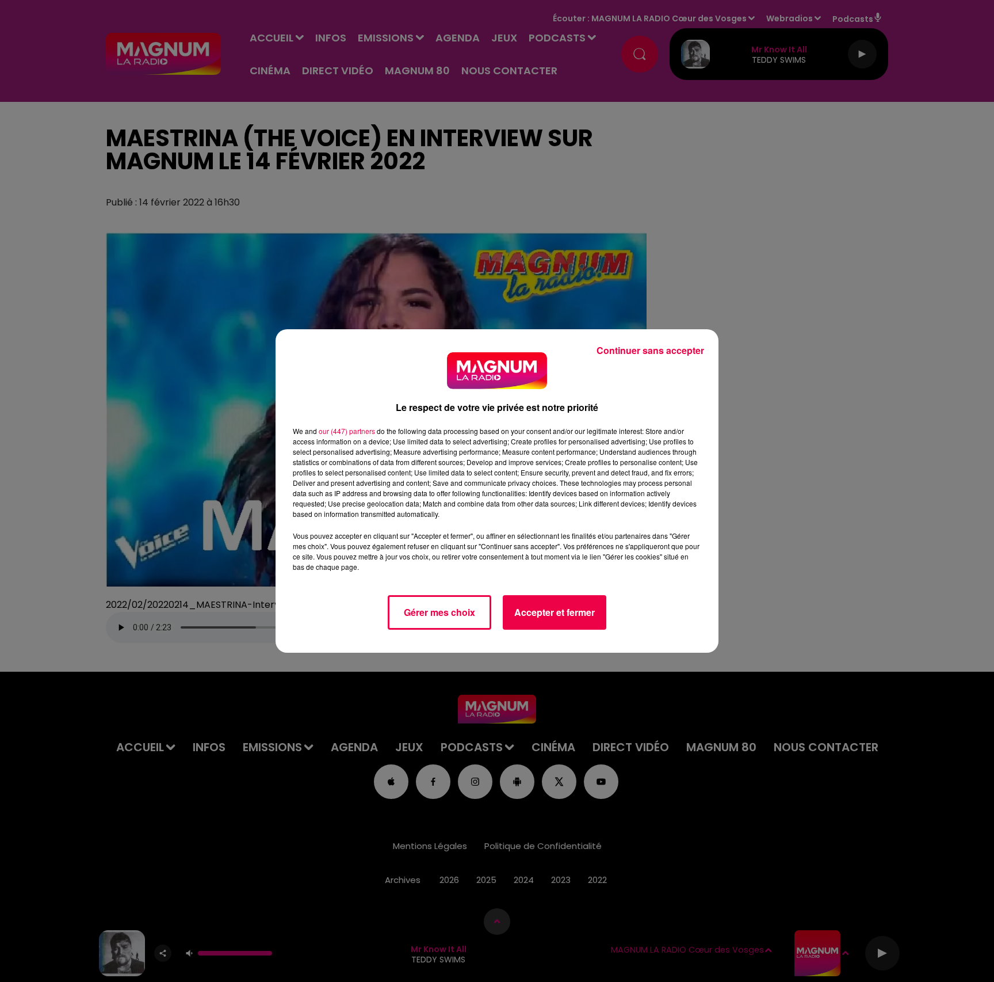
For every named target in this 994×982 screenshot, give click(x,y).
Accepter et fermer (554, 612)
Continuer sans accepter (650, 350)
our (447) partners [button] (347, 431)
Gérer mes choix (439, 612)
